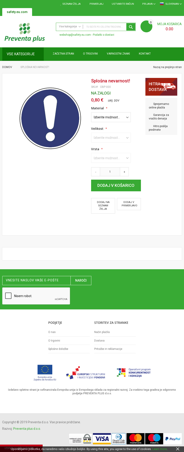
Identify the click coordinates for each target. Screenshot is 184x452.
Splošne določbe (58, 349)
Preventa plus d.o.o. (27, 428)
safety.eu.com (17, 12)
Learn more (159, 449)
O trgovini (54, 340)
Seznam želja (71, 3)
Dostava (99, 340)
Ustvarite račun (123, 3)
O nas (52, 332)
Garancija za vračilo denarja (159, 116)
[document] (92, 449)
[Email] (93, 222)
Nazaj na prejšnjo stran (167, 67)
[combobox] (96, 27)
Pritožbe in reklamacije (108, 349)
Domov (7, 67)
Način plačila (102, 332)
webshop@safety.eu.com (75, 34)
